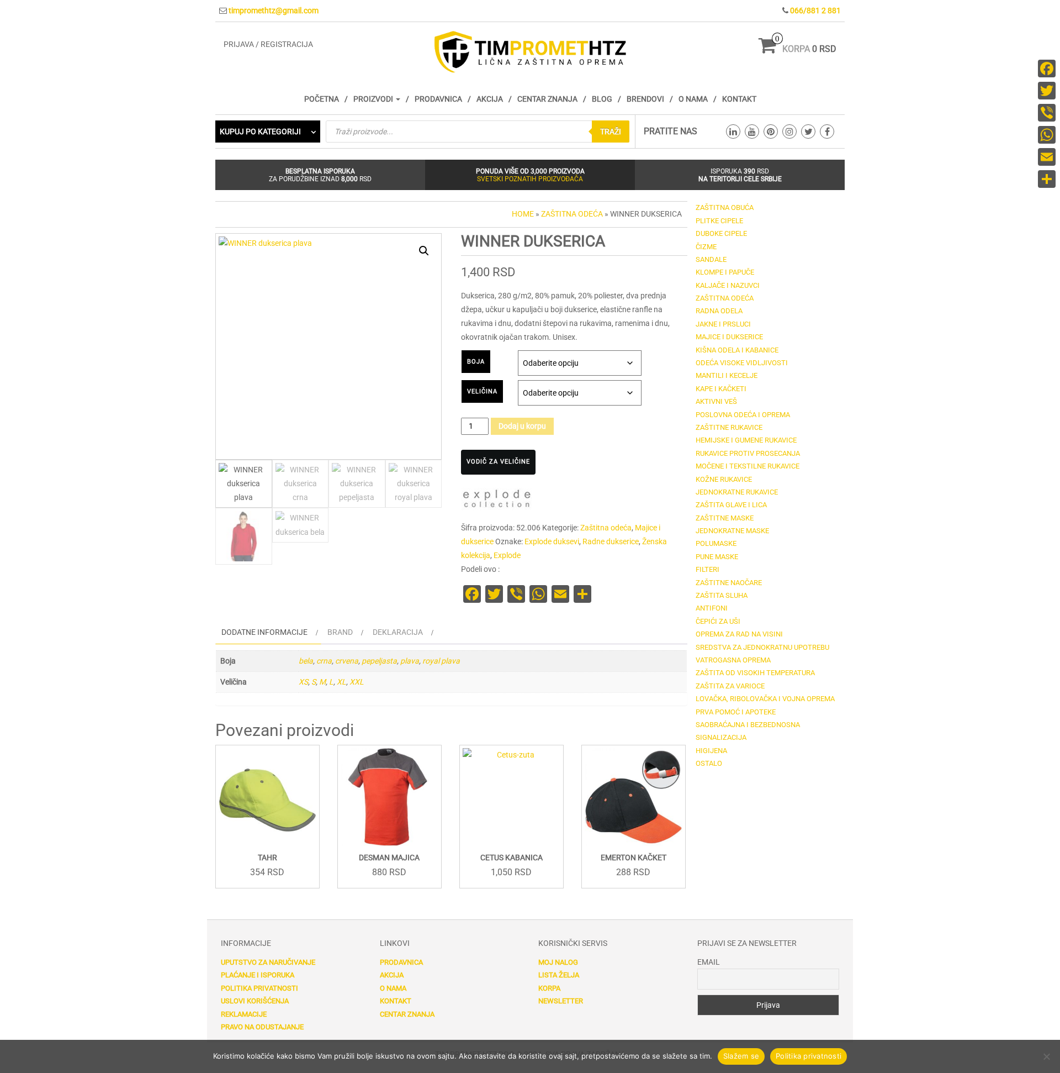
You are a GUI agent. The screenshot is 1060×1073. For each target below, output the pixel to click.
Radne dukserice (610, 541)
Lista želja (558, 975)
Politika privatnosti (259, 988)
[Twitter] (1047, 91)
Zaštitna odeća (572, 213)
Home (523, 213)
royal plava (441, 660)
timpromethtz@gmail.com (274, 10)
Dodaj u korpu (522, 426)
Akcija (489, 98)
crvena (346, 660)
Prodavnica (438, 98)
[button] (424, 251)
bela (306, 660)
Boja (476, 361)
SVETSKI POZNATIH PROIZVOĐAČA (530, 179)
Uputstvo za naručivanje (268, 962)
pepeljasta (379, 660)
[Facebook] (1047, 68)
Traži (610, 131)
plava (409, 660)
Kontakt (739, 98)
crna (324, 660)
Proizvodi (374, 98)
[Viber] (1047, 113)
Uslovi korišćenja (255, 1001)
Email (708, 962)
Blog (602, 98)
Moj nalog (558, 962)
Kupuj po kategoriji (260, 131)
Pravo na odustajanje (262, 1027)
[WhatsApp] (1047, 135)
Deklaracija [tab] (398, 632)
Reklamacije (244, 1014)
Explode (507, 555)
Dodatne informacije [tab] (264, 632)
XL (341, 681)
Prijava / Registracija (268, 44)
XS (303, 681)
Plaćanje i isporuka (257, 975)
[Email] (1047, 157)
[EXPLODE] (497, 500)
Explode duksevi (551, 541)
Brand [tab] (340, 632)
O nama (693, 98)
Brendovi (645, 98)
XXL (356, 681)
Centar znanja (547, 98)
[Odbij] (1046, 1056)
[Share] (1047, 179)
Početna (321, 98)
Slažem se (741, 1055)
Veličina (482, 391)
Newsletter (560, 1001)
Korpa (549, 988)
